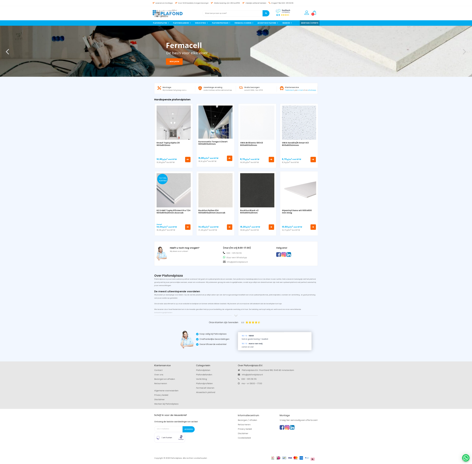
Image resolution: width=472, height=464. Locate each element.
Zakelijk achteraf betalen (255, 3)
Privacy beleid (161, 395)
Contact (158, 370)
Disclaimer (159, 399)
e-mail (300, 90)
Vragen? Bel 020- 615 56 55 (282, 3)
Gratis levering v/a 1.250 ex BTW (227, 3)
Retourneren (160, 383)
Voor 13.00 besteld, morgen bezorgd (193, 3)
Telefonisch (289, 90)
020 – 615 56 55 (234, 253)
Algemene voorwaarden (166, 390)
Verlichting (201, 379)
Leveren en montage (164, 3)
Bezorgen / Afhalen (247, 420)
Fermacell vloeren (205, 388)
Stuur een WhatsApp (236, 257)
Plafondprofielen (204, 383)
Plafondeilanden (204, 374)
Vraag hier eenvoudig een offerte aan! (299, 420)
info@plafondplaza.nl (237, 262)
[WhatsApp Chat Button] (466, 458)
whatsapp (312, 90)
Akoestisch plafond (205, 392)
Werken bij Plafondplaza (166, 403)
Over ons (158, 374)
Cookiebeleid (244, 437)
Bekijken (174, 61)
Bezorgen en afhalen (164, 379)
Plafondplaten (203, 370)
